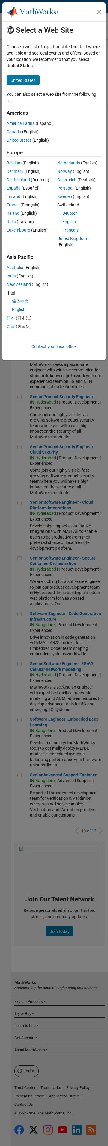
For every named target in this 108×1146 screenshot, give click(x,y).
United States (19, 140)
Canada (14, 131)
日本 (11, 318)
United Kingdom (72, 238)
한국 (11, 326)
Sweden (64, 196)
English (69, 221)
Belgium (14, 162)
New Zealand (19, 284)
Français (70, 230)
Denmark (15, 171)
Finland (13, 196)
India (11, 276)
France (13, 204)
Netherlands (68, 162)
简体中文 (20, 301)
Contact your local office (54, 346)
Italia (11, 221)
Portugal (65, 188)
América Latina (21, 123)
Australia (15, 267)
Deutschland (18, 179)
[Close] (99, 12)
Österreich (66, 179)
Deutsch (70, 213)
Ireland (13, 213)
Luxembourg (18, 230)
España (14, 188)
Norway (64, 171)
